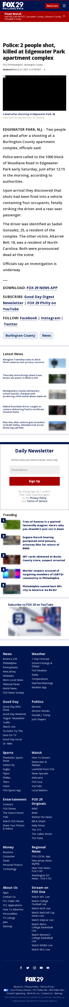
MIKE (35, 808)
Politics (37, 702)
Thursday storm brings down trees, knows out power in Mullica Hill (22, 377)
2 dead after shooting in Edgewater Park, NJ (29, 114)
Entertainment (15, 799)
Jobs (5, 922)
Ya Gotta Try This (13, 731)
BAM (34, 812)
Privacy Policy (38, 498)
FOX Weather (39, 670)
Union (6, 786)
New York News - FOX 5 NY (42, 869)
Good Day (10, 702)
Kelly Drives (38, 825)
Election (36, 706)
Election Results (41, 711)
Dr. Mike (7, 743)
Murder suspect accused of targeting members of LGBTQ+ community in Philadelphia (43, 574)
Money (8, 847)
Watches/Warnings (42, 683)
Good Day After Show (12, 708)
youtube (41, 968)
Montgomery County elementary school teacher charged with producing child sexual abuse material (24, 393)
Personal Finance (12, 864)
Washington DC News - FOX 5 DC (42, 877)
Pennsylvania (10, 667)
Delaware (8, 675)
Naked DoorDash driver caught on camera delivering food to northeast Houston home (23, 409)
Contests (8, 804)
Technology (9, 869)
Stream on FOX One (40, 889)
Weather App (39, 687)
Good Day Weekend (14, 714)
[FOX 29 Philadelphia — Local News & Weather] (13, 5)
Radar (35, 674)
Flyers (6, 773)
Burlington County (34, 64)
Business (8, 852)
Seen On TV (9, 735)
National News (11, 684)
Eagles (6, 769)
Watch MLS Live (41, 949)
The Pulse (37, 838)
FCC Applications (12, 905)
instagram (34, 968)
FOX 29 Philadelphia (13, 64)
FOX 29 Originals (39, 801)
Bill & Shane (38, 821)
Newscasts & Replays (39, 763)
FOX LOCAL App (41, 856)
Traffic (6, 722)
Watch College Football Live (40, 902)
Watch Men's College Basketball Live (42, 927)
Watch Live (52, 6)
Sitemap (7, 926)
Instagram (50, 318)
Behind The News (42, 817)
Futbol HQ (9, 765)
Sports (8, 752)
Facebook (28, 318)
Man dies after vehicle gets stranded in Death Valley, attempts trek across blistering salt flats (23, 425)
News (46, 335)
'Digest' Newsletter (14, 718)
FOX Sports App (12, 790)
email (48, 968)
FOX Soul (37, 781)
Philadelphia (9, 663)
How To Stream (41, 757)
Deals (6, 860)
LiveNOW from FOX (43, 769)
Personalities (10, 913)
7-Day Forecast (40, 658)
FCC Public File (11, 901)
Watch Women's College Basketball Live (42, 938)
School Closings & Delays (42, 664)
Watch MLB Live (41, 908)
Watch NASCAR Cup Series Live (43, 914)
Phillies (7, 777)
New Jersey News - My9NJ (42, 862)
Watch (37, 752)
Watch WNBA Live (42, 945)
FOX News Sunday (13, 692)
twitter (28, 968)
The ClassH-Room (13, 812)
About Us (10, 887)
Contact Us (9, 896)
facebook (21, 968)
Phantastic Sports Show (13, 759)
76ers (6, 781)
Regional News (39, 849)
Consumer (9, 856)
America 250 (10, 658)
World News (10, 688)
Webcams (37, 777)
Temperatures (40, 679)
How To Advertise (13, 909)
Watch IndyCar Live (43, 920)
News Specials (40, 773)
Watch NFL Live (41, 896)
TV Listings (9, 917)
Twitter (11, 324)
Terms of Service (37, 501)
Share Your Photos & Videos (13, 827)
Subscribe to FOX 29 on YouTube (30, 605)
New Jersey (9, 671)
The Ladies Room (42, 834)
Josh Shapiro (39, 719)
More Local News (13, 680)
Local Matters (40, 790)
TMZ (5, 817)
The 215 (36, 829)
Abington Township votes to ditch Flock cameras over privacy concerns (23, 361)
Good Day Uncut (12, 739)
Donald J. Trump (41, 715)
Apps (5, 892)
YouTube (37, 786)
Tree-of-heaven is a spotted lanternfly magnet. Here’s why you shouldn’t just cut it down (43, 525)
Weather (38, 654)
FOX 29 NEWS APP (42, 287)
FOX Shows (9, 808)
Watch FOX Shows (13, 821)
